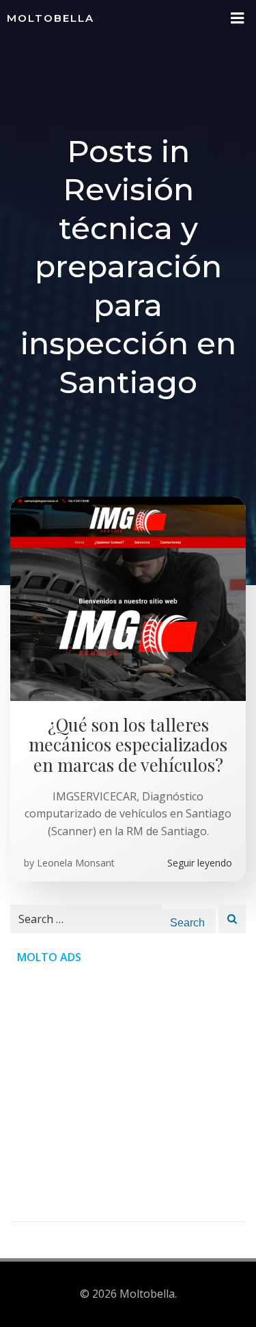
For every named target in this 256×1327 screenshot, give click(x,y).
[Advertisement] (128, 1093)
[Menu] (237, 18)
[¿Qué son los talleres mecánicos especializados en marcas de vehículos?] (128, 597)
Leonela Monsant (76, 862)
